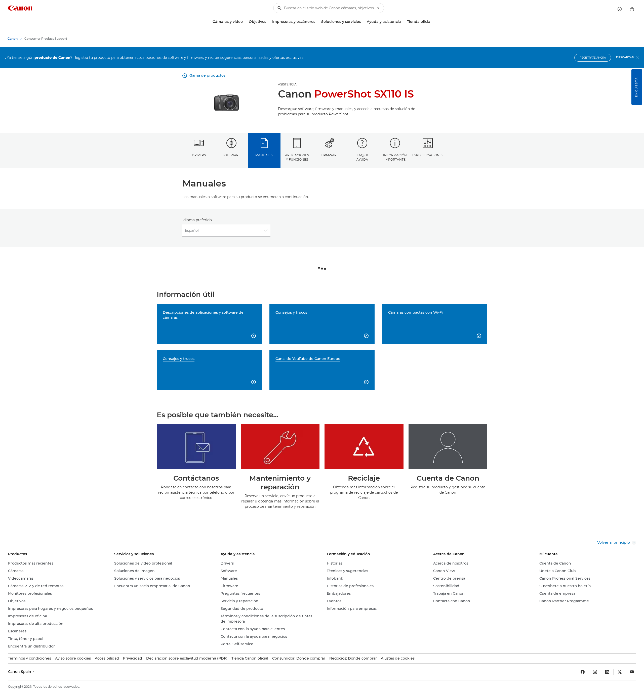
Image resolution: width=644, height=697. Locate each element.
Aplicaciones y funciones (297, 157)
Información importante (395, 157)
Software (231, 155)
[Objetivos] (268, 21)
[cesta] (632, 9)
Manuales (264, 155)
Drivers (199, 155)
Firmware (330, 155)
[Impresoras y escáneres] (317, 21)
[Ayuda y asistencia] (403, 21)
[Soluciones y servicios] (363, 21)
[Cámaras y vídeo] (245, 21)
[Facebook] (583, 672)
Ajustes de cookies (398, 658)
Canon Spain (20, 671)
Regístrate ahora (593, 57)
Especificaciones (427, 155)
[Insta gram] (595, 672)
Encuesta (636, 87)
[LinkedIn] (607, 672)
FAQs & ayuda (362, 157)
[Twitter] (620, 672)
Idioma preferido (197, 220)
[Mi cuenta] (620, 9)
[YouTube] (632, 672)
